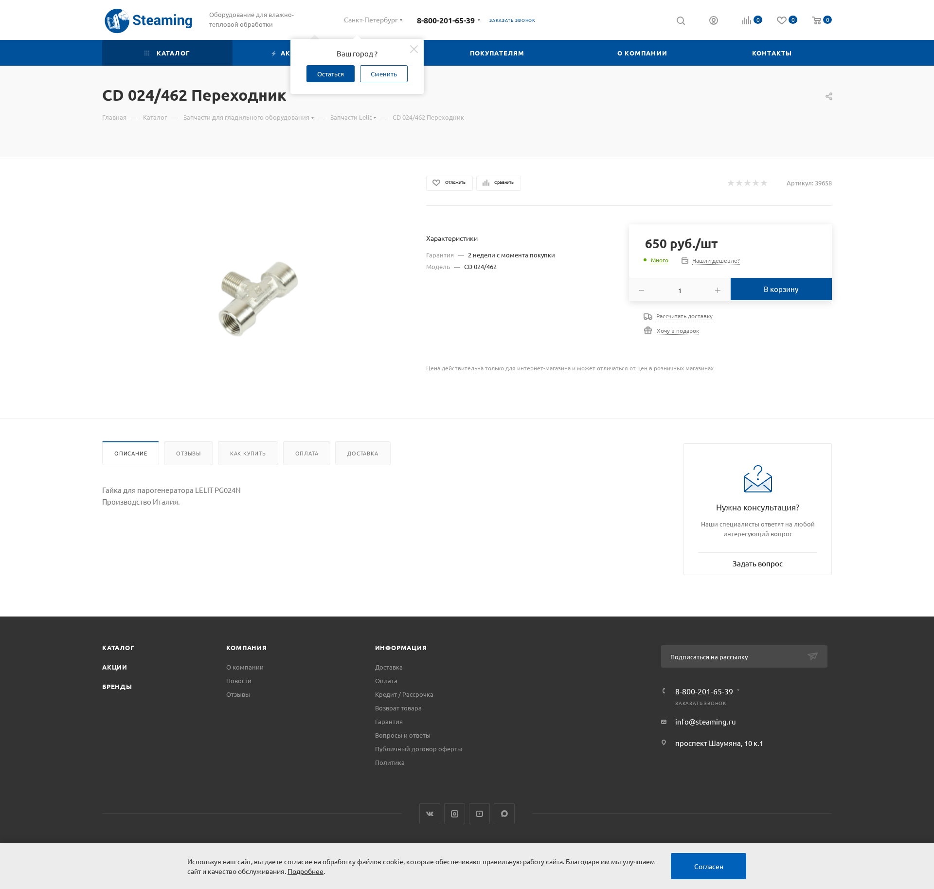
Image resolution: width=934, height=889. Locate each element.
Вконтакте (429, 813)
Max (504, 813)
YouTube (479, 813)
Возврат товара (398, 708)
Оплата (307, 453)
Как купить (248, 453)
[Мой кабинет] (713, 21)
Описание (130, 453)
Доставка (362, 453)
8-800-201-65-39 (446, 20)
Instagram (454, 813)
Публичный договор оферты (418, 748)
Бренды (117, 686)
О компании (245, 667)
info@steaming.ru (705, 721)
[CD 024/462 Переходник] (255, 297)
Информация (401, 647)
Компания (246, 647)
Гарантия (389, 721)
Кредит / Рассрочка (404, 694)
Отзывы (188, 453)
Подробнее (305, 871)
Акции (114, 667)
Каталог (118, 647)
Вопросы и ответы (403, 735)
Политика (390, 762)
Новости (238, 680)
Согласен (708, 866)
